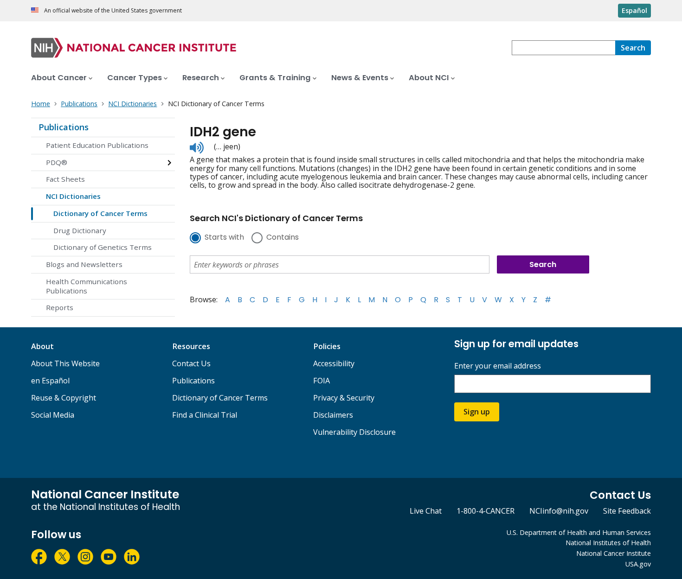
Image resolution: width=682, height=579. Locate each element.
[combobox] (563, 47)
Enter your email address (497, 366)
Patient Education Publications (97, 145)
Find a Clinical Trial (204, 415)
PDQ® (56, 162)
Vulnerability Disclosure (354, 432)
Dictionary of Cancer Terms (100, 213)
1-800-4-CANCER (486, 511)
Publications (64, 127)
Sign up (476, 412)
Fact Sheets (65, 179)
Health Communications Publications (86, 286)
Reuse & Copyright (63, 398)
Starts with (224, 237)
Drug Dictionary (79, 230)
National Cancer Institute (613, 553)
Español (634, 10)
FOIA (321, 380)
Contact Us (191, 363)
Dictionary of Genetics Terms (102, 247)
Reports (59, 307)
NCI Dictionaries (73, 196)
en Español (50, 380)
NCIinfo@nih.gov (558, 511)
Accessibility (333, 363)
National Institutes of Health (608, 542)
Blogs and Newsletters (84, 264)
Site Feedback (627, 511)
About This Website (65, 363)
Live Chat (426, 511)
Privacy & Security (343, 398)
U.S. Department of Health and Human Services (579, 532)
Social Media (52, 415)
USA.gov (638, 564)
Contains (282, 237)
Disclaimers (333, 415)
